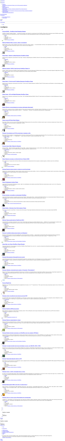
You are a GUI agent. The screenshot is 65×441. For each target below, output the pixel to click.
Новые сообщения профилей (27, 10)
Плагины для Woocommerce (12, 154)
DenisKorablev (6, 149)
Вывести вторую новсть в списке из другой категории (16, 169)
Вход (1, 20)
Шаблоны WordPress (10, 63)
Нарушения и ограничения (7, 5)
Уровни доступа (15, 5)
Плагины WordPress (10, 39)
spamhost (5, 323)
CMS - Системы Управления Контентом (14, 203)
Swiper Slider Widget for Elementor (11, 146)
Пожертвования (5, 11)
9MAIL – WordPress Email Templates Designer (14, 31)
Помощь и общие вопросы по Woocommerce (15, 278)
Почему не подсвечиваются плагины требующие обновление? (17, 107)
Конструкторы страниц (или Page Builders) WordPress (16, 241)
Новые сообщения (5, 7)
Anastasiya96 (6, 299)
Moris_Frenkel (6, 136)
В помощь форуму (10, 12)
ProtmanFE (6, 59)
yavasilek (5, 401)
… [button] (2, 410)
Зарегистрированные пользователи (8, 10)
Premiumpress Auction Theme (10, 182)
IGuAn (5, 35)
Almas (5, 210)
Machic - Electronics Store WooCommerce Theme (14, 208)
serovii (5, 198)
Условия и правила (5, 431)
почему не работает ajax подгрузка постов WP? (14, 295)
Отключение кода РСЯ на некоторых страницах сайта (16, 133)
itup (5, 362)
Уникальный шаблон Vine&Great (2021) (13, 220)
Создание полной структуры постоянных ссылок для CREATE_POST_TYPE (21, 345)
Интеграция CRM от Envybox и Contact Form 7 (14, 384)
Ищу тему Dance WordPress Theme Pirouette (13, 244)
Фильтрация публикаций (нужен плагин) (13, 257)
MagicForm (6, 282)
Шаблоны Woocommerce (11, 215)
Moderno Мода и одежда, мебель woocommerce (14, 42)
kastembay (6, 273)
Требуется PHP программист (10, 308)
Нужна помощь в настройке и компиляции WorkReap (14, 195)
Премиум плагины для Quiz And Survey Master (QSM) (15, 158)
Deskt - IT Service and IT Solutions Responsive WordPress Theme (17, 81)
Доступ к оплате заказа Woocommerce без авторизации (16, 397)
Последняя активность (6, 16)
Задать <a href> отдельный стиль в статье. (13, 371)
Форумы (3, 6)
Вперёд (1, 418)
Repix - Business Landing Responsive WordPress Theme (15, 55)
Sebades (5, 375)
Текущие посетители (18, 10)
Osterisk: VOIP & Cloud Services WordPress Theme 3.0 (16, 68)
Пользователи (4, 9)
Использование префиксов (22, 5)
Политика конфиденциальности (8, 432)
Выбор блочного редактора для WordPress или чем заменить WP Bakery (20, 332)
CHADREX (6, 336)
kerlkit (5, 286)
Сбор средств (4, 12)
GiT (5, 349)
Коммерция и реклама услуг (12, 317)
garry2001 (6, 260)
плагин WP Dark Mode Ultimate (10, 120)
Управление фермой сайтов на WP (12, 358)
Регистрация (4, 17)
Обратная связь (5, 430)
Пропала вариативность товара (11, 320)
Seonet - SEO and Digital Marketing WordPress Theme (15, 94)
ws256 (5, 312)
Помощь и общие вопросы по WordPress (14, 115)
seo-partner (6, 223)
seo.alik (5, 46)
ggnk (5, 161)
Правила (3, 4)
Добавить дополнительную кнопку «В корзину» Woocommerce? (18, 270)
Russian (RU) (4, 428)
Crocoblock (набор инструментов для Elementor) (14, 233)
